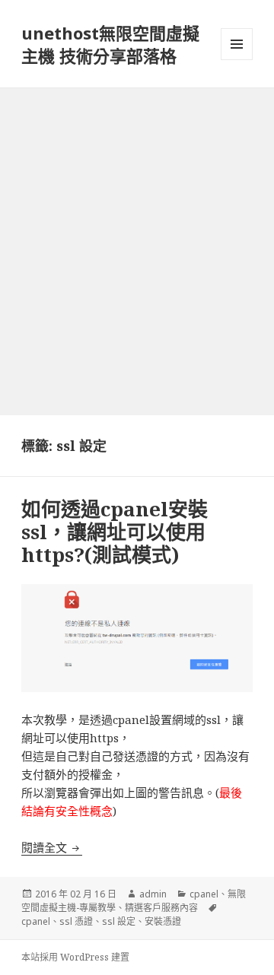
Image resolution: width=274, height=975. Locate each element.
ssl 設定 (118, 921)
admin (153, 894)
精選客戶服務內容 (161, 907)
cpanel (204, 894)
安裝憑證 (163, 921)
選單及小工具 (237, 44)
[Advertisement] (137, 233)
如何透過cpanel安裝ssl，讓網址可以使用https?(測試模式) (114, 531)
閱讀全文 (51, 847)
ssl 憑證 (76, 921)
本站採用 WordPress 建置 (75, 957)
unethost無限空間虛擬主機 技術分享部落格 (110, 44)
